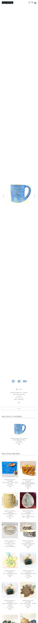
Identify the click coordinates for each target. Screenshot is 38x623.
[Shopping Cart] (29, 2)
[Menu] (35, 3)
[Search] (32, 2)
